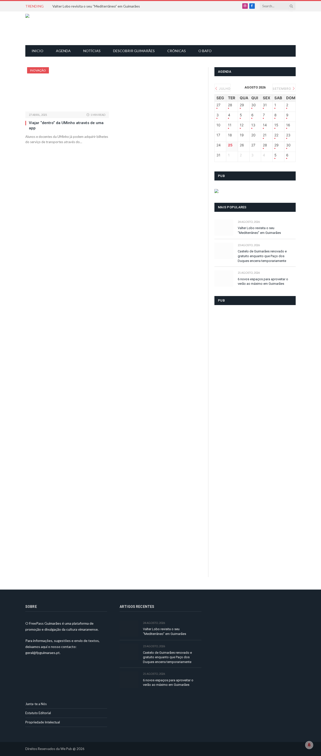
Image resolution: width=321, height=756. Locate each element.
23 (288, 135)
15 (276, 125)
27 (218, 105)
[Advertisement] (163, 27)
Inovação (38, 70)
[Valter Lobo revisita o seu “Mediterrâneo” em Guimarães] (223, 227)
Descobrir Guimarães (134, 51)
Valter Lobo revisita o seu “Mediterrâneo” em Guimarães (96, 6)
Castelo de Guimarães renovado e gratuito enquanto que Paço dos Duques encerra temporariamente (262, 255)
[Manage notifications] (309, 745)
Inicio (37, 51)
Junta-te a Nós (36, 704)
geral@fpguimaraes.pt (42, 652)
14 (265, 125)
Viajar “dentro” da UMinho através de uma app (66, 125)
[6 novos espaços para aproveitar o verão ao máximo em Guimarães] (223, 278)
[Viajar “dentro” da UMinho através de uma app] (67, 89)
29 (242, 105)
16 (288, 125)
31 (265, 105)
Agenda (63, 51)
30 (253, 105)
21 (265, 135)
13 (253, 125)
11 (229, 125)
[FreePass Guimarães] (49, 28)
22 (276, 135)
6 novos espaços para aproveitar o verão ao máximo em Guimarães (263, 281)
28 (230, 105)
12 (242, 125)
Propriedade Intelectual (42, 722)
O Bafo (205, 51)
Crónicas (176, 51)
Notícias (92, 51)
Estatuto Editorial (38, 713)
